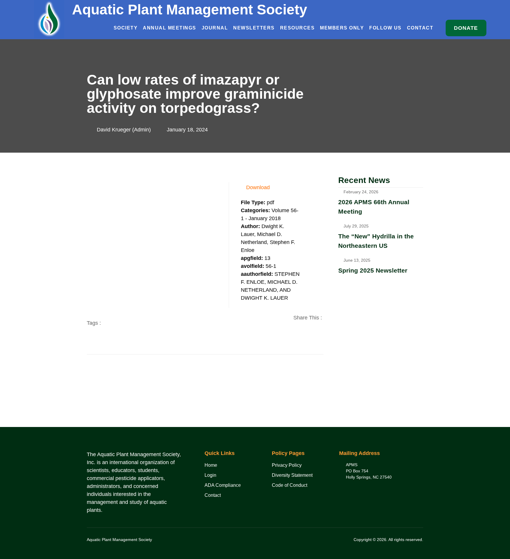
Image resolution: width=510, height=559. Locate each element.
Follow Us (385, 27)
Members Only (342, 27)
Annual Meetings (169, 27)
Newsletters (254, 27)
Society (126, 27)
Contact (420, 27)
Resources (297, 27)
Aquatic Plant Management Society (189, 9)
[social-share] (303, 332)
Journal (215, 27)
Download (258, 187)
